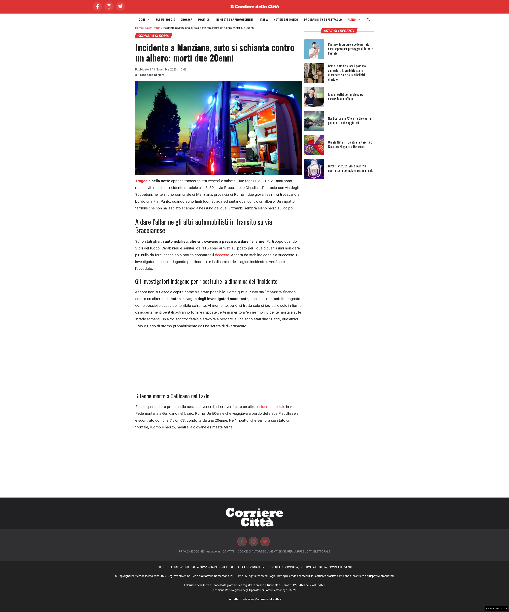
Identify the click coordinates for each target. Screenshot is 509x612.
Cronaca (186, 20)
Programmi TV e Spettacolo (323, 20)
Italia (264, 20)
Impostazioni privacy (496, 608)
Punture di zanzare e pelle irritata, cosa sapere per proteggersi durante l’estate (350, 49)
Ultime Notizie (165, 20)
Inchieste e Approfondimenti (235, 20)
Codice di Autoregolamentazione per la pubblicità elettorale (284, 551)
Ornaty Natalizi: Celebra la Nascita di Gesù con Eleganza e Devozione (350, 144)
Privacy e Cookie (191, 551)
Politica (204, 20)
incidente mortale (270, 406)
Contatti (229, 551)
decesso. (222, 255)
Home (139, 27)
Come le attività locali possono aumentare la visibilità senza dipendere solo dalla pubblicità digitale (347, 73)
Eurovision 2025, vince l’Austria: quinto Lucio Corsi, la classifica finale (350, 168)
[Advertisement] (218, 363)
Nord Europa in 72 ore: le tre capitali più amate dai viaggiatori (350, 120)
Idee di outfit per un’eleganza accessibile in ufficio (345, 96)
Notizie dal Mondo (286, 20)
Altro (352, 20)
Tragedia (143, 181)
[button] (368, 20)
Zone (142, 20)
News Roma (152, 27)
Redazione (213, 551)
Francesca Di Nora (151, 75)
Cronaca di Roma (153, 36)
